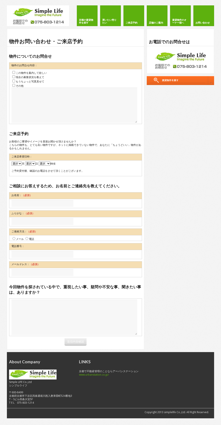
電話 (31, 239)
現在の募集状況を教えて (30, 77)
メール (20, 239)
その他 (20, 86)
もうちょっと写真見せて (30, 81)
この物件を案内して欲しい (31, 73)
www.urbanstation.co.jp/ (94, 374)
